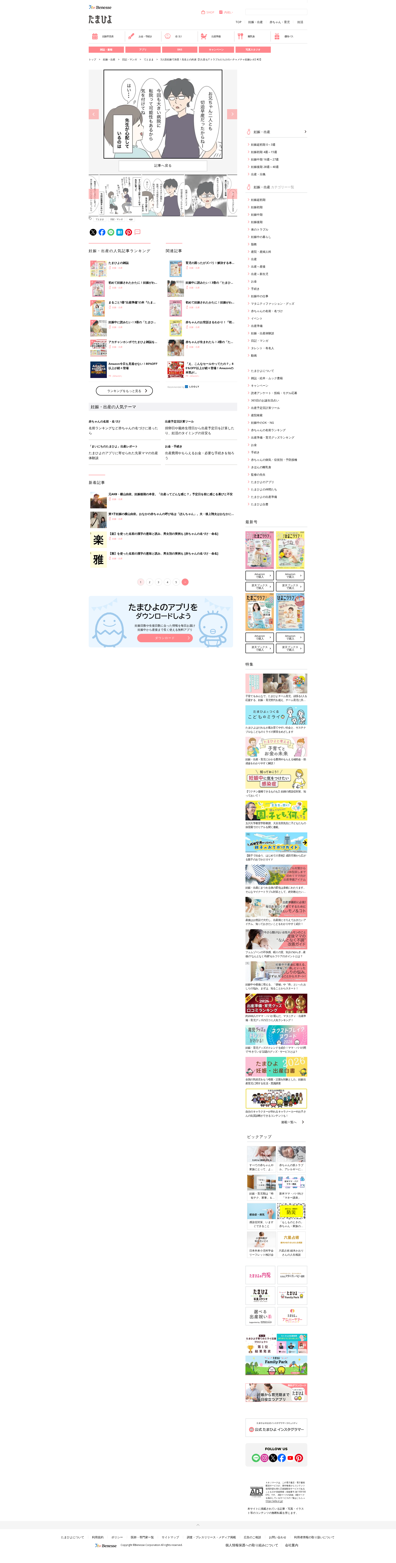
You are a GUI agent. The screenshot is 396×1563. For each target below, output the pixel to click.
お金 (254, 281)
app (131, 219)
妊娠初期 (257, 207)
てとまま (149, 59)
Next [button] (232, 114)
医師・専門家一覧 (142, 1537)
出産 (254, 259)
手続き (255, 289)
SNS (179, 49)
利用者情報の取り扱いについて (314, 1537)
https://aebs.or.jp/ (274, 1501)
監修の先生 (258, 474)
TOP (239, 22)
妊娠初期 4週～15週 (264, 152)
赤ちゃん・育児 (280, 22)
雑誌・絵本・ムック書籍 (267, 378)
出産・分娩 (258, 174)
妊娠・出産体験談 (262, 333)
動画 (254, 355)
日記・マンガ (129, 59)
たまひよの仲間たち (264, 489)
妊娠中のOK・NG (262, 423)
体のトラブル (259, 229)
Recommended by (175, 387)
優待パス (288, 36)
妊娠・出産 (255, 22)
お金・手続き (145, 36)
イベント (257, 318)
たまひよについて (262, 371)
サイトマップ (170, 1537)
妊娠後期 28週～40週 (265, 167)
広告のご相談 (252, 1537)
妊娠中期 (257, 214)
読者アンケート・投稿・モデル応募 (274, 393)
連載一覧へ (289, 1122)
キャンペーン (216, 49)
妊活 (300, 22)
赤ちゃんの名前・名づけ (267, 311)
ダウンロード (165, 638)
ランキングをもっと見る (124, 391)
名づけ (178, 36)
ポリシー (117, 1537)
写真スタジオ (253, 49)
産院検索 (257, 415)
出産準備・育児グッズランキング (272, 437)
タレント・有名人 (262, 348)
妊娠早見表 (107, 36)
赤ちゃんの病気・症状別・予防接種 (274, 460)
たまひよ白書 (259, 504)
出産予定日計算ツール (265, 408)
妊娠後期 (257, 222)
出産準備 (215, 36)
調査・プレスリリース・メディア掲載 (211, 1537)
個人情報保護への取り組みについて (251, 1545)
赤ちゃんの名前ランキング (268, 430)
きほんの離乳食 (261, 467)
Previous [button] (94, 114)
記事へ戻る (163, 165)
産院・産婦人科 (261, 252)
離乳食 (251, 36)
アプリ (143, 49)
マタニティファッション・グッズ (272, 303)
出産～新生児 (259, 274)
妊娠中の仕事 (259, 296)
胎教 (254, 244)
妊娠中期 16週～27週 (265, 159)
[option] (163, 114)
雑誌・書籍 (106, 49)
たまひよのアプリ (262, 482)
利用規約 (98, 1537)
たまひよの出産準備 (264, 497)
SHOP (210, 12)
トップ (92, 59)
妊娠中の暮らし (261, 237)
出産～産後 (258, 266)
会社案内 (291, 1545)
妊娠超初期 (258, 200)
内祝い (228, 12)
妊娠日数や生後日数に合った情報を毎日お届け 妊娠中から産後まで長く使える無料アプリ (165, 628)
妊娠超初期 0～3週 (263, 144)
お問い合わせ (277, 1537)
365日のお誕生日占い (265, 400)
